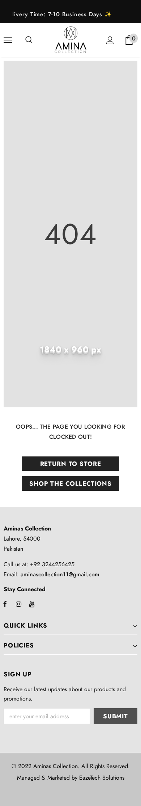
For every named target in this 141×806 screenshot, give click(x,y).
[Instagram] (18, 603)
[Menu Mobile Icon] (8, 40)
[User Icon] (110, 40)
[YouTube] (31, 603)
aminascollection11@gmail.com (60, 574)
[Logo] (70, 39)
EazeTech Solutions (101, 778)
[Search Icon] (29, 40)
